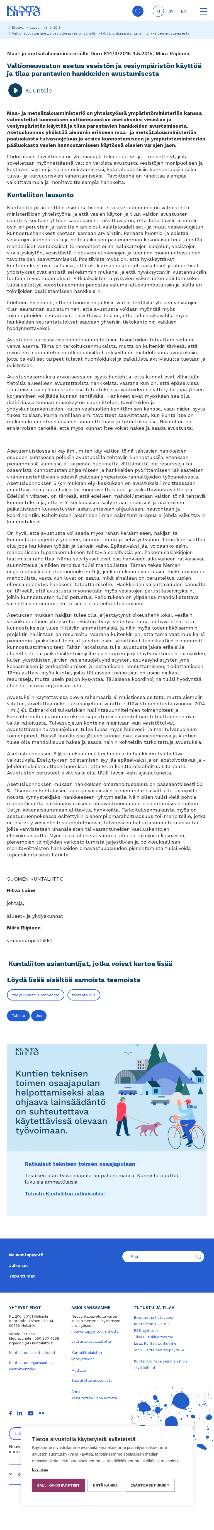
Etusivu (18, 27)
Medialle (78, 1370)
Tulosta (18, 1016)
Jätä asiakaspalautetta (91, 1341)
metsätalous (84, 995)
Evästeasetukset (150, 1485)
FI (158, 11)
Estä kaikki (105, 1485)
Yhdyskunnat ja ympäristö (36, 995)
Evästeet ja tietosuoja (153, 1317)
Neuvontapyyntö (26, 1254)
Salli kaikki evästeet (58, 1485)
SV (171, 11)
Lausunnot (38, 27)
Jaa (39, 1016)
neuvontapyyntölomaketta (94, 1331)
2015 (56, 27)
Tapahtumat (22, 1276)
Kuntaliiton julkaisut (151, 1324)
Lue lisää (40, 1469)
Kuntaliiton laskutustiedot (32, 1353)
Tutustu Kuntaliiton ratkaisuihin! (65, 1193)
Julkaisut (18, 1265)
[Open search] (138, 11)
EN (183, 11)
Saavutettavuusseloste (92, 1380)
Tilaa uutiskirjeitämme (153, 1337)
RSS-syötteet (146, 1331)
